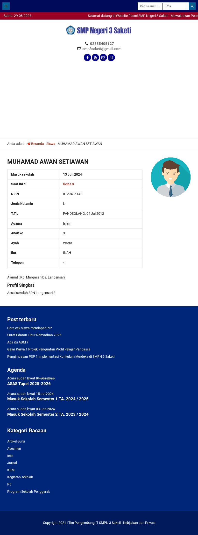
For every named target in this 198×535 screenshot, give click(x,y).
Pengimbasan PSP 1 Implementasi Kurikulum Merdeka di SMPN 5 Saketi (60, 356)
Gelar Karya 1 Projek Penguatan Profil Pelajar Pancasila (48, 349)
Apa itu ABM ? (17, 342)
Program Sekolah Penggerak (28, 491)
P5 (9, 484)
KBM (10, 470)
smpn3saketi (9, 22)
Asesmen (14, 448)
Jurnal (12, 463)
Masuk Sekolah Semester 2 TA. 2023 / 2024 (48, 414)
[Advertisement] (99, 101)
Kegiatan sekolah (20, 477)
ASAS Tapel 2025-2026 (29, 383)
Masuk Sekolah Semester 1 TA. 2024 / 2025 (48, 398)
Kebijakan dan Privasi (139, 523)
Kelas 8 (68, 184)
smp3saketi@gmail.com (101, 49)
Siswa (50, 144)
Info (10, 456)
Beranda (37, 144)
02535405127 (102, 44)
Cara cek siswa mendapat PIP (29, 328)
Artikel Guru (16, 441)
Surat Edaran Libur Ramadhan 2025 (34, 335)
